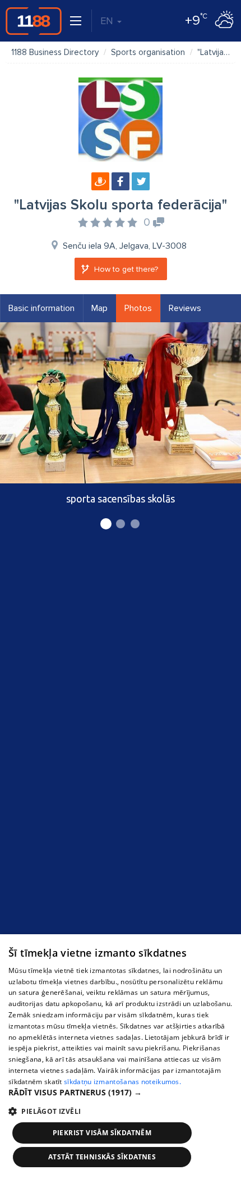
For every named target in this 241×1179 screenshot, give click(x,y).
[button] (120, 1092)
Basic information (41, 308)
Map (99, 308)
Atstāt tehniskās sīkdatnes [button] (102, 1157)
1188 (34, 21)
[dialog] (120, 1056)
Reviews (185, 308)
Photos (138, 308)
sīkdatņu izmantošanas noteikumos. (122, 1081)
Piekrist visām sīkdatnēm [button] (102, 1132)
